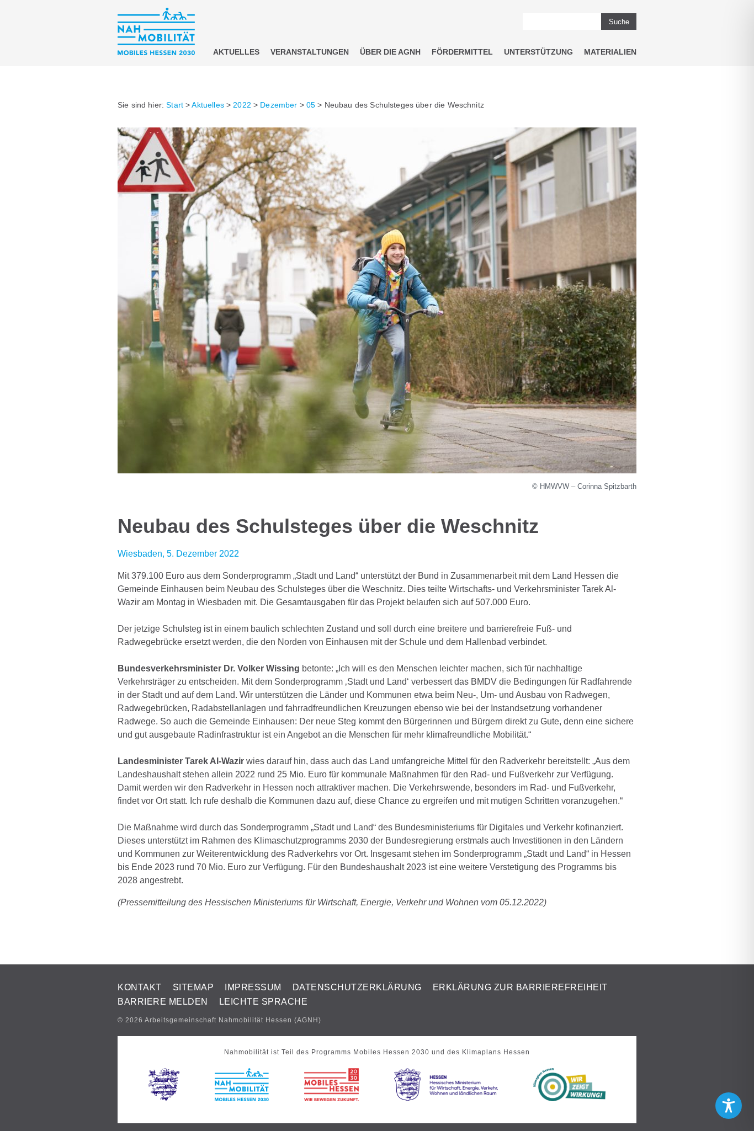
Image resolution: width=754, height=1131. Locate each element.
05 (310, 104)
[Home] (156, 33)
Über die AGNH (390, 51)
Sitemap (193, 987)
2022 (242, 104)
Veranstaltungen (309, 51)
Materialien (610, 51)
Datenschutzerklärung (357, 987)
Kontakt (140, 987)
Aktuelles (236, 51)
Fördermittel (462, 51)
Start (174, 104)
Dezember (278, 104)
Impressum (253, 987)
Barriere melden (163, 1001)
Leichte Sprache (263, 1001)
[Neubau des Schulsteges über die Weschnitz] (377, 470)
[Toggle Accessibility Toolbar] (728, 1105)
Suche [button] (619, 22)
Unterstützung (538, 51)
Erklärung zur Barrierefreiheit (520, 987)
